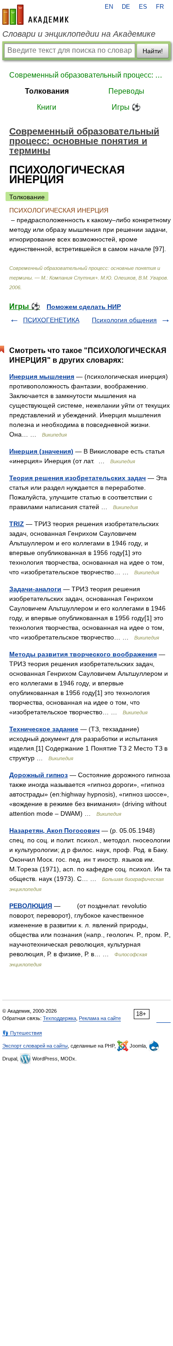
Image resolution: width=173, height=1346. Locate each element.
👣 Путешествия (22, 1033)
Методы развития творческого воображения (83, 654)
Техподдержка (59, 1018)
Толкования (47, 91)
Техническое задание (43, 729)
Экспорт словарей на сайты (35, 1046)
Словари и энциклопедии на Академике (78, 34)
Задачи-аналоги (35, 589)
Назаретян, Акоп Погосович (54, 830)
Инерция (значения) (41, 451)
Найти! (153, 51)
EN (109, 7)
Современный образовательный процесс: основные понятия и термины (86, 75)
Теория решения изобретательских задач (77, 478)
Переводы (126, 91)
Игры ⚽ (126, 107)
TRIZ (16, 523)
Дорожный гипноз (38, 775)
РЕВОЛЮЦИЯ (30, 905)
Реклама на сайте (100, 1018)
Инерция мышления (41, 376)
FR (160, 7)
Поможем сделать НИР (84, 306)
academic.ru (35, 15)
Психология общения (124, 320)
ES (143, 7)
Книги (46, 107)
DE (126, 7)
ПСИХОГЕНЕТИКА (51, 320)
